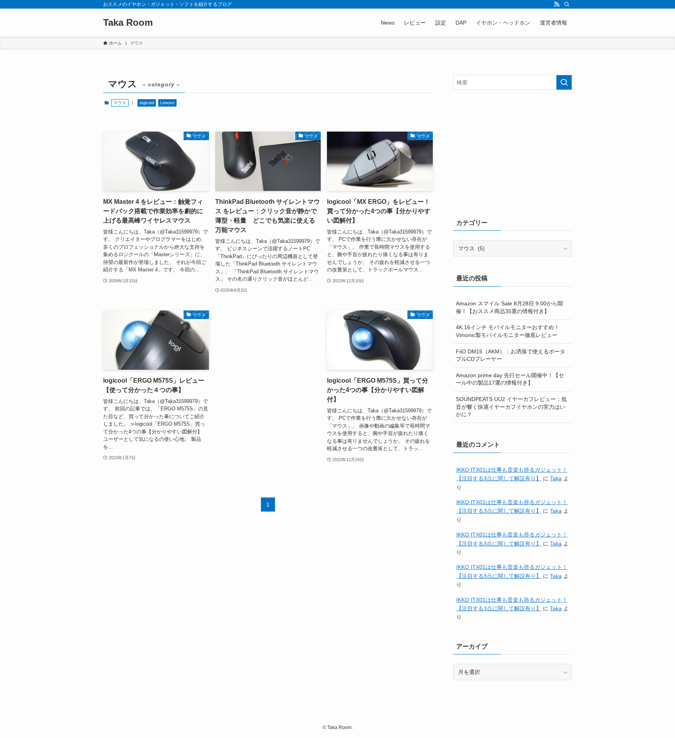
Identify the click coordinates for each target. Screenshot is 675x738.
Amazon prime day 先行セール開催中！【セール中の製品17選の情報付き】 (510, 379)
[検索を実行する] (564, 82)
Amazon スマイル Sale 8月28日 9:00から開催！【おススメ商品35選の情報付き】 (509, 307)
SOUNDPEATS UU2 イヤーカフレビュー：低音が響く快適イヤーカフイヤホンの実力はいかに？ (511, 406)
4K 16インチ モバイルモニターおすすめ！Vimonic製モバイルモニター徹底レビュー (507, 331)
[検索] (567, 4)
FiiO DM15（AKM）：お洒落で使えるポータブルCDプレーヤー (510, 355)
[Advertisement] (512, 152)
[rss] (557, 4)
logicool (147, 102)
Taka (556, 478)
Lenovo (167, 102)
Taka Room (128, 22)
